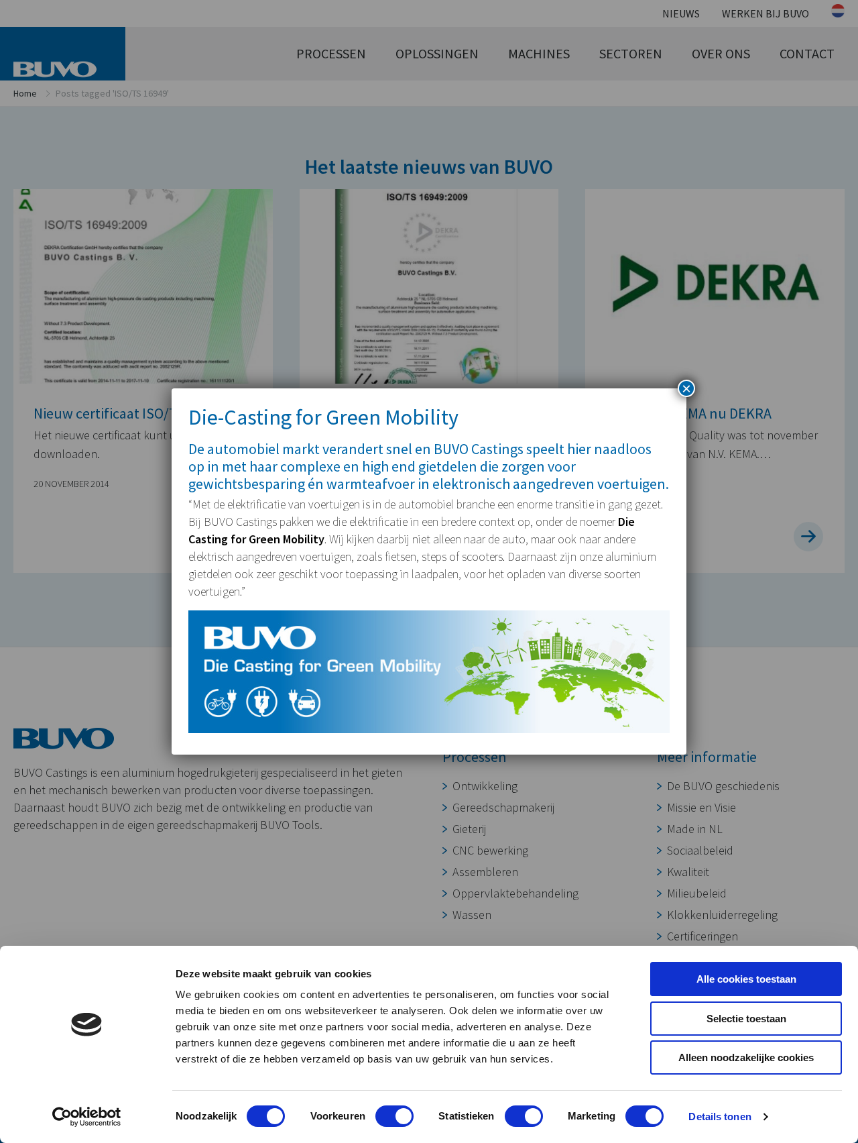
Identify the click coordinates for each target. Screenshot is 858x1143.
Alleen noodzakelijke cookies (746, 1057)
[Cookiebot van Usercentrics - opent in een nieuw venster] (86, 1117)
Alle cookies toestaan (746, 979)
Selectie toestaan (746, 1018)
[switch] (394, 1116)
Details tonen (719, 1116)
